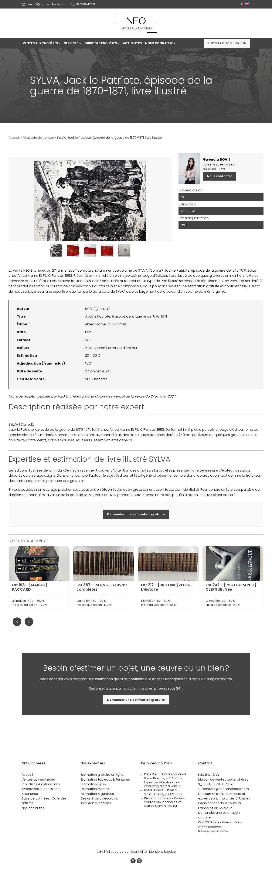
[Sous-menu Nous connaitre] (175, 43)
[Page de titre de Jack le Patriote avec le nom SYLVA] (124, 250)
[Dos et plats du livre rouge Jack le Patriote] (90, 250)
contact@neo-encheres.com (47, 4)
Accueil (14, 137)
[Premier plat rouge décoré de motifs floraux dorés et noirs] (107, 250)
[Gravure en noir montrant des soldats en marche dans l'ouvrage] (56, 250)
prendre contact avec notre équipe (147, 494)
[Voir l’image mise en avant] (90, 199)
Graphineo (221, 831)
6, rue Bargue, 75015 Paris (165, 776)
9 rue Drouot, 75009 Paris (163, 792)
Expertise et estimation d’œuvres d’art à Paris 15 (162, 784)
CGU (99, 851)
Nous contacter (219, 176)
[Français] (242, 4)
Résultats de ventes (38, 137)
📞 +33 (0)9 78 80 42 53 (216, 784)
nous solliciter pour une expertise (41, 291)
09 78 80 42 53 (85, 4)
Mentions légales (162, 851)
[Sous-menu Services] (80, 43)
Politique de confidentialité (126, 851)
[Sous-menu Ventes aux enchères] (60, 43)
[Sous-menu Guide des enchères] (118, 43)
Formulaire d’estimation (227, 43)
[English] (247, 4)
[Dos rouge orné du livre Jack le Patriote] (73, 250)
